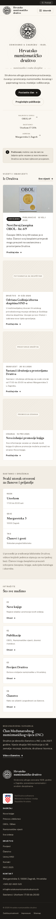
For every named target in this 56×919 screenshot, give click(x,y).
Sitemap (37, 913)
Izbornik (47, 10)
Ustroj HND (8, 857)
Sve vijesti (45, 178)
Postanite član (28, 92)
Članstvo (7, 851)
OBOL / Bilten (9, 824)
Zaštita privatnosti (10, 913)
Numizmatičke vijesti (12, 829)
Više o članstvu (13, 755)
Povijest (7, 846)
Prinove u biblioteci (12, 819)
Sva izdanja (8, 834)
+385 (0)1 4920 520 (12, 884)
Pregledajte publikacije (28, 102)
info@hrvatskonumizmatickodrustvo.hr (21, 889)
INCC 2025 (8, 867)
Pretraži (48, 3)
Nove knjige (8, 813)
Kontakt (6, 862)
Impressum (26, 913)
